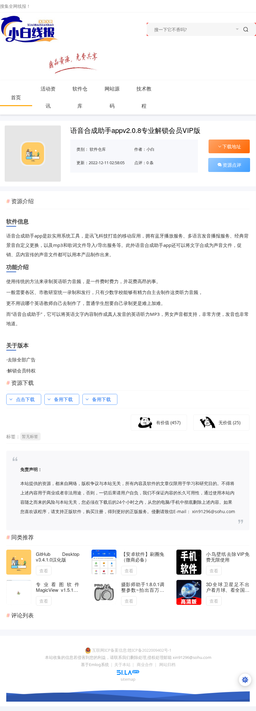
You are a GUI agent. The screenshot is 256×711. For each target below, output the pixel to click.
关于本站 (122, 664)
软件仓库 (79, 97)
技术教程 (143, 97)
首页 (16, 97)
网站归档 (167, 664)
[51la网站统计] (128, 672)
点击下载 (25, 399)
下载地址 (231, 146)
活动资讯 (48, 97)
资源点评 (232, 165)
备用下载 (63, 399)
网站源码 (112, 97)
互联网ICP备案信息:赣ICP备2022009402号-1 (131, 650)
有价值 (168, 422)
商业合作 (145, 664)
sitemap (128, 679)
